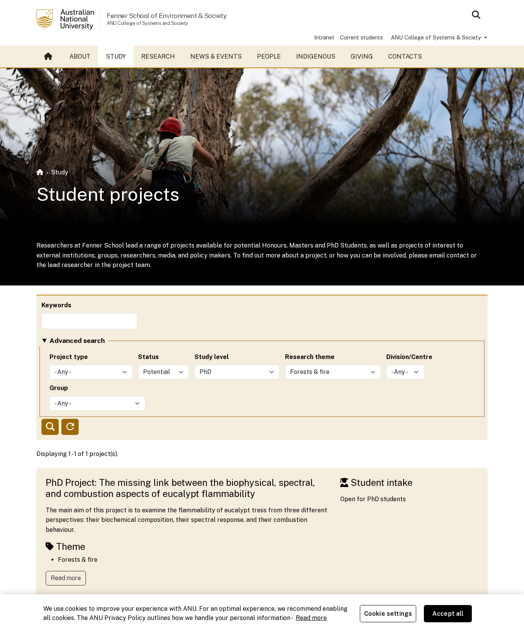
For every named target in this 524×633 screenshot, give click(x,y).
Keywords (56, 305)
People (269, 56)
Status (148, 357)
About (80, 56)
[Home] (39, 172)
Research (158, 56)
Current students (361, 37)
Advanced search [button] (77, 340)
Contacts (405, 56)
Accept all (448, 613)
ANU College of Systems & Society (437, 37)
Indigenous (315, 56)
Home (49, 57)
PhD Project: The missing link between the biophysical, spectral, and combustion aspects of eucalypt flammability (180, 488)
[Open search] (476, 14)
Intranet (324, 37)
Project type (68, 357)
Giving (362, 56)
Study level (211, 357)
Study (116, 56)
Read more (66, 578)
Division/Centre (409, 357)
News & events (216, 56)
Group (58, 388)
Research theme (310, 357)
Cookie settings (388, 613)
